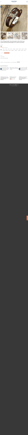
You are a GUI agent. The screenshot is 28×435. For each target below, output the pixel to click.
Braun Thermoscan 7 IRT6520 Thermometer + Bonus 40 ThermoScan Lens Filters (13, 77)
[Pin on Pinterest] (6, 58)
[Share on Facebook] (2, 58)
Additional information (7, 62)
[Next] (26, 18)
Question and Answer (13, 62)
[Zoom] (1, 31)
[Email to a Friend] (4, 58)
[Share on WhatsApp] (1, 58)
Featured (3, 56)
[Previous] (2, 18)
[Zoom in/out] (2, 87)
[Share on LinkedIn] (7, 58)
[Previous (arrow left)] (0, 90)
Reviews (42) (18, 62)
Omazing (14, 1)
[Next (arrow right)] (2, 90)
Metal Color (1, 49)
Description (2, 62)
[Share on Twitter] (3, 58)
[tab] (2, 62)
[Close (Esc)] (0, 87)
